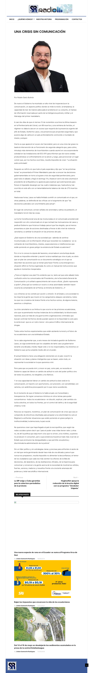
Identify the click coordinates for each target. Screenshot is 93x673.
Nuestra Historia (44, 19)
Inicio (11, 19)
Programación (61, 19)
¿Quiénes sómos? (25, 19)
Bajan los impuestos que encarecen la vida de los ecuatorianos (42, 602)
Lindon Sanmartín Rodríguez (25, 558)
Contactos (77, 19)
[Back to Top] (86, 665)
